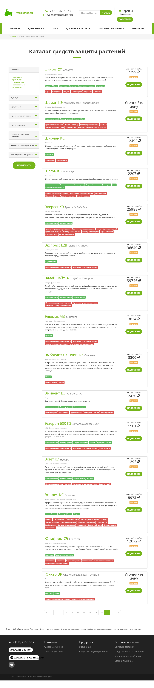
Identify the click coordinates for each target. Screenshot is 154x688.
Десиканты (17, 87)
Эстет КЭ (52, 459)
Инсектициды (18, 82)
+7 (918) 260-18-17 (22, 642)
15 (72, 612)
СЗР (54, 28)
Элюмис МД (55, 316)
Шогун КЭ (53, 170)
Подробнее (133, 84)
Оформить (125, 19)
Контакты (138, 28)
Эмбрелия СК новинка (64, 354)
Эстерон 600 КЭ (58, 423)
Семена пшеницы (124, 660)
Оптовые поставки (110, 28)
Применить (24, 165)
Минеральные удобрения (128, 656)
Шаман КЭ (54, 102)
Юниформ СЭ (56, 538)
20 (101, 612)
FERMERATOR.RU (24, 13)
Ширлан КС (55, 138)
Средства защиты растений (93, 651)
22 (113, 612)
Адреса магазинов (53, 646)
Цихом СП (53, 69)
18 (90, 612)
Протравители (18, 84)
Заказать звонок (20, 649)
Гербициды (17, 77)
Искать (106, 12)
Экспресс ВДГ (56, 245)
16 (78, 612)
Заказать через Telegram (26, 657)
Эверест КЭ (54, 206)
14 (66, 612)
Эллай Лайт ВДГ (58, 277)
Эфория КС (54, 494)
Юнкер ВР (53, 574)
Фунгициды (17, 79)
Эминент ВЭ (55, 393)
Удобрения (35, 28)
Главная (15, 28)
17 (84, 612)
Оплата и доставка (53, 651)
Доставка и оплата (78, 28)
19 (96, 612)
